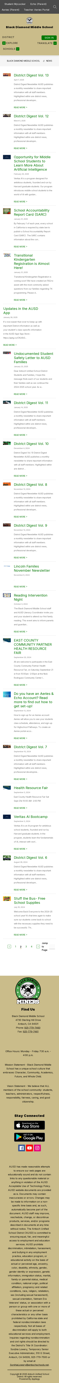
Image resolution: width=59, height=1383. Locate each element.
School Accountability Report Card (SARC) (31, 212)
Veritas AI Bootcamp (31, 817)
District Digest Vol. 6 (30, 857)
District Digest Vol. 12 (31, 116)
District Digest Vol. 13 (31, 75)
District (8, 37)
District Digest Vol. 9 (30, 525)
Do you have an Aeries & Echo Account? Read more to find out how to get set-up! (34, 700)
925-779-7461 (31, 1031)
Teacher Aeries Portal (36, 9)
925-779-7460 (32, 1027)
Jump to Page (45, 946)
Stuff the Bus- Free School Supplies (29, 900)
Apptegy (36, 1379)
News (49, 61)
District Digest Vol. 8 (30, 484)
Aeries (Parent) (10, 9)
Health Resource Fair (31, 788)
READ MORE (20, 107)
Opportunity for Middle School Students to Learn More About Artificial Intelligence (32, 163)
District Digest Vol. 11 (31, 403)
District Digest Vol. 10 (31, 444)
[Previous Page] (9, 946)
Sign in (49, 37)
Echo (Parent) (38, 4)
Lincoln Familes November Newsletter (32, 568)
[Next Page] (38, 946)
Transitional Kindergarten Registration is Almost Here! (32, 261)
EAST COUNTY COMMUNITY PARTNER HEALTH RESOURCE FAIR (33, 646)
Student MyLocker (15, 4)
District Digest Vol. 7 (30, 747)
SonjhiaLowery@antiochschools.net (29, 1364)
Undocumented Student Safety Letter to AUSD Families (33, 358)
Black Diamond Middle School (23, 61)
